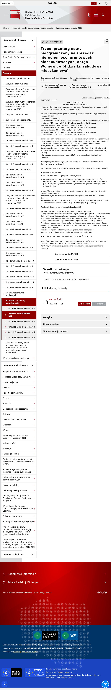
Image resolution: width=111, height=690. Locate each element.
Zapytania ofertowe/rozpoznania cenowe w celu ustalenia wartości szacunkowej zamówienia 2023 (20, 199)
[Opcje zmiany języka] (96, 15)
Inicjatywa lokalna (11, 485)
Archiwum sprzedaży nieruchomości (15, 301)
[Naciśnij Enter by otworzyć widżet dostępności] (89, 15)
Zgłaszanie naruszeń (12, 516)
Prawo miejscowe (10, 382)
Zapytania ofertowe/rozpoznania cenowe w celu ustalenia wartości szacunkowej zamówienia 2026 (20, 93)
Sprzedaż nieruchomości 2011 (19, 314)
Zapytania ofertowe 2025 (17, 114)
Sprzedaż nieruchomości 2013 (21, 327)
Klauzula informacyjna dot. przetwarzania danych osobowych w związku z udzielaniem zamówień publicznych (18, 347)
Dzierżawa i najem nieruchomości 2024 (15, 175)
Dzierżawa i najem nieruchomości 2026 (15, 126)
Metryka (101, 304)
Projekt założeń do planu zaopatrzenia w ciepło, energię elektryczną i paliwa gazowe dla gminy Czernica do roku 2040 (17, 531)
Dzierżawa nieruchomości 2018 (20, 261)
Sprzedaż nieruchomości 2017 (19, 271)
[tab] (94, 3)
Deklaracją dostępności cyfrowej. (26, 652)
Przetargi (7, 73)
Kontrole (7, 403)
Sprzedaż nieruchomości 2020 (19, 234)
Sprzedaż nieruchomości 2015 (21, 337)
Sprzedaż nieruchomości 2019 (19, 247)
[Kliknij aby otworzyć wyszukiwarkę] (103, 15)
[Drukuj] (106, 42)
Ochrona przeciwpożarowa (15, 490)
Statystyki (7, 448)
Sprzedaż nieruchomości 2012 (21, 321)
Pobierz (86, 304)
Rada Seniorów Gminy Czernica (17, 57)
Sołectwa (7, 62)
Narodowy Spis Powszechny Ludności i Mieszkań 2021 (15, 436)
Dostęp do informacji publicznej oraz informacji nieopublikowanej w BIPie (18, 461)
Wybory (6, 430)
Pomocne (6, 3)
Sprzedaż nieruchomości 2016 (19, 287)
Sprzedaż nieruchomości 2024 (19, 164)
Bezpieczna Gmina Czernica (15, 371)
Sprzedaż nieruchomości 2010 (21, 308)
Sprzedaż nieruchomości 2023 (19, 190)
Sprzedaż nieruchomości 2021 (19, 229)
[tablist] (100, 3)
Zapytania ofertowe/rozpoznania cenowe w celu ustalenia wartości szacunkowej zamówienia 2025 (20, 105)
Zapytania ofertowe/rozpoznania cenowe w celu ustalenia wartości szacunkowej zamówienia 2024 (20, 155)
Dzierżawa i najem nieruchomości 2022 (15, 214)
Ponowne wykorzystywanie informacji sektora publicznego (17, 470)
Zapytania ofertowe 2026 (17, 83)
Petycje (6, 398)
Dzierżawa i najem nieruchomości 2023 (15, 183)
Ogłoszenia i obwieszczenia (15, 409)
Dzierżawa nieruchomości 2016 (20, 282)
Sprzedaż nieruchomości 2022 (19, 208)
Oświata (6, 387)
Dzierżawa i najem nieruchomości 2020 (15, 241)
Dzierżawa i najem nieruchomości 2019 (15, 254)
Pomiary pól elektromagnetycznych (19, 521)
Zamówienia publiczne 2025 (18, 120)
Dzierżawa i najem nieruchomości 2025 (15, 134)
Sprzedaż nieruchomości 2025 (19, 146)
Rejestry (6, 414)
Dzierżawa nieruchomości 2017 (20, 276)
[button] (52, 3)
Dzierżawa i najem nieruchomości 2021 (15, 222)
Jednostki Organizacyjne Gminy (17, 376)
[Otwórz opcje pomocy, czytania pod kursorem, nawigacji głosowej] (105, 684)
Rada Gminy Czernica (12, 52)
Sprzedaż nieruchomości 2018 (19, 266)
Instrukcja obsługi (11, 453)
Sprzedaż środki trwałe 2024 (18, 169)
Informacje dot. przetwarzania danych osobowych (16, 478)
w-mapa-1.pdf (55, 299)
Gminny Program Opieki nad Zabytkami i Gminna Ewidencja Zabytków (17, 498)
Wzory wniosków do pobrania (16, 358)
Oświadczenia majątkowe (14, 419)
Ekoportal (7, 424)
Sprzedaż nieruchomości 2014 (21, 332)
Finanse (6, 67)
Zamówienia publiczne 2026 (18, 78)
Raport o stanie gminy (13, 393)
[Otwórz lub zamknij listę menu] (33, 40)
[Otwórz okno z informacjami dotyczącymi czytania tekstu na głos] (43, 42)
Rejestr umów (9, 443)
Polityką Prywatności (65, 672)
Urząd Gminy (9, 46)
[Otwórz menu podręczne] (6, 15)
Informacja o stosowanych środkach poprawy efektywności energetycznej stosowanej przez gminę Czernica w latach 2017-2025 (19, 543)
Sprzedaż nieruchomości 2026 (19, 140)
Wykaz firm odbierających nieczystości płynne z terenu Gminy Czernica (19, 508)
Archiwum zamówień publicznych (15, 293)
